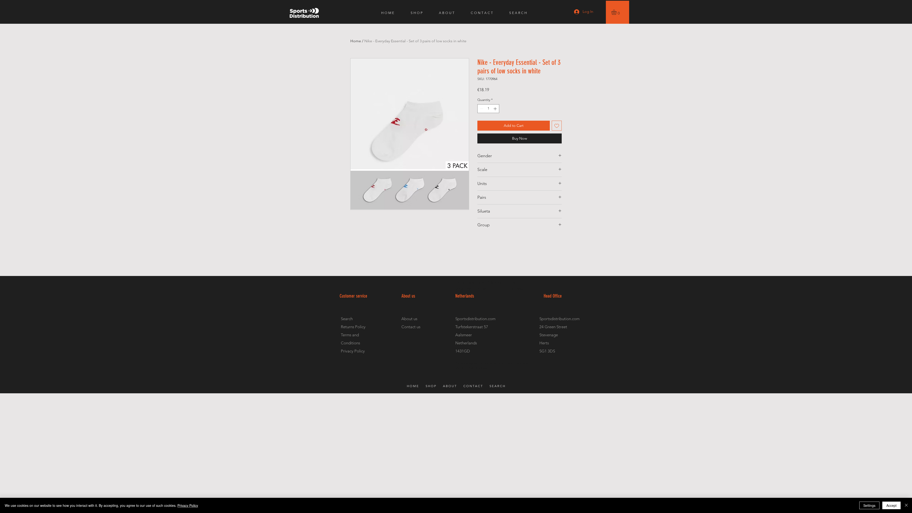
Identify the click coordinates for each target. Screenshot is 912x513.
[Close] (906, 505)
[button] (617, 12)
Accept (891, 505)
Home (355, 41)
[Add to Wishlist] (557, 126)
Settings (869, 505)
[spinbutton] (488, 108)
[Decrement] (481, 108)
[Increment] (496, 108)
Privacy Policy (187, 505)
